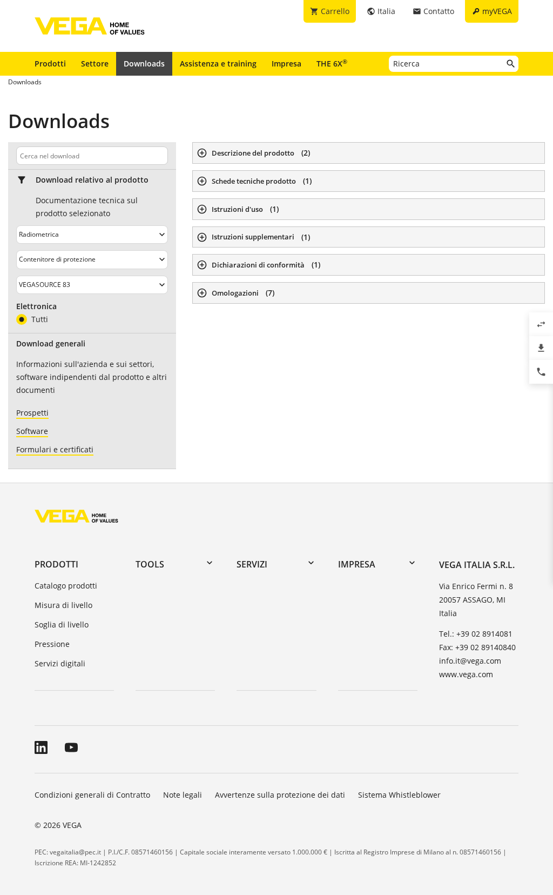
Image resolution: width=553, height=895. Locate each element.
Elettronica (36, 306)
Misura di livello (63, 605)
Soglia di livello (62, 624)
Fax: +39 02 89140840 (477, 647)
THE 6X (331, 63)
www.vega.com (466, 674)
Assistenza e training (218, 63)
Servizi (252, 564)
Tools (150, 564)
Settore (95, 63)
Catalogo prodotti (66, 585)
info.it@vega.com (470, 661)
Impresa (286, 63)
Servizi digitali (60, 663)
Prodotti (50, 63)
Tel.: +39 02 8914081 (475, 634)
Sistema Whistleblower (399, 795)
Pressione (52, 644)
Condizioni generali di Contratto (92, 795)
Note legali (182, 795)
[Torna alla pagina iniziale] (76, 516)
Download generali (50, 344)
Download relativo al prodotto (92, 180)
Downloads (144, 63)
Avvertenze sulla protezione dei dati (280, 795)
